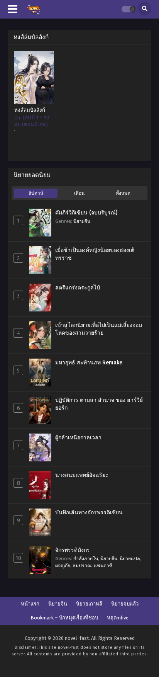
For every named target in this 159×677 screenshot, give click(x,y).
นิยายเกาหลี (89, 604)
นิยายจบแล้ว (125, 604)
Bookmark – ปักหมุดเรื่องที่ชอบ (64, 618)
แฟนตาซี (103, 565)
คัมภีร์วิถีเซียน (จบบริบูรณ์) (86, 212)
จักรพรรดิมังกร (72, 550)
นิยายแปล (130, 558)
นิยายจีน (81, 221)
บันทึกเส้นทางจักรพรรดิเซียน (89, 512)
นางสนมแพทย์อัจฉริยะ (81, 475)
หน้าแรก (30, 604)
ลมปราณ (82, 565)
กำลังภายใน (85, 558)
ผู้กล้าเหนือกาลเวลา (78, 437)
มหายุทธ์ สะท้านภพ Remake (88, 362)
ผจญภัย (62, 565)
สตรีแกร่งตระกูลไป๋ (77, 287)
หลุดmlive (118, 618)
